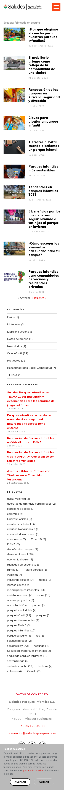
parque (39, 605)
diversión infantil (20, 554)
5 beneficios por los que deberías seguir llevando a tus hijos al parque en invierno (44, 219)
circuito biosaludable (22, 524)
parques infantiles (21, 630)
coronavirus (16, 539)
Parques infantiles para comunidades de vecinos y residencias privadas (43, 279)
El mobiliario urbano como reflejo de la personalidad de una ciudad (41, 65)
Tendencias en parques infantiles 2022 (43, 191)
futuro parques (36, 569)
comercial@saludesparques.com (32, 733)
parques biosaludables (23, 620)
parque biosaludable (21, 610)
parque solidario (19, 635)
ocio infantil (17, 605)
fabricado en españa (23, 564)
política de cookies (33, 770)
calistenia (15, 514)
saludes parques (19, 640)
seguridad (42, 645)
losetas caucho (18, 585)
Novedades (14, 346)
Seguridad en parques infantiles (29, 650)
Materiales (13, 324)
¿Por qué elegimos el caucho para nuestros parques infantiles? (43, 35)
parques (43, 615)
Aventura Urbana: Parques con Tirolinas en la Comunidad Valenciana (28, 475)
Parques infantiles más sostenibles (43, 168)
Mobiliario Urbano (18, 331)
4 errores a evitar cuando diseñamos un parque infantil (43, 146)
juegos (45, 579)
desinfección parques (22, 549)
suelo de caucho (20, 666)
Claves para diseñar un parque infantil (43, 121)
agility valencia (18, 498)
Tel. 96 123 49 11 (32, 726)
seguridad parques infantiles (28, 656)
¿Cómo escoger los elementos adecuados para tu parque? (44, 249)
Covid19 (38, 539)
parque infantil (19, 615)
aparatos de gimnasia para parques (31, 503)
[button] (56, 7)
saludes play (18, 645)
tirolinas (45, 666)
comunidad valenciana (23, 534)
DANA (13, 544)
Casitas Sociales (19, 519)
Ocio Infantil (14, 353)
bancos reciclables (20, 508)
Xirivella (34, 671)
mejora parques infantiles (26, 590)
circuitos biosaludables (23, 529)
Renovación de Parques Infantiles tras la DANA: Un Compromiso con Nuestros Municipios (31, 456)
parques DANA (19, 625)
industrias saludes (20, 579)
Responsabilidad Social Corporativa (29, 367)
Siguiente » (39, 298)
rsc (40, 635)
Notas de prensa (17, 339)
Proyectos (13, 360)
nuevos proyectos (20, 600)
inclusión (14, 574)
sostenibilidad (18, 661)
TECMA (12, 375)
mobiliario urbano (20, 595)
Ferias (11, 317)
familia (13, 569)
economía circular (20, 559)
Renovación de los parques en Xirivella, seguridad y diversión (44, 95)
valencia (14, 671)
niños (44, 595)
